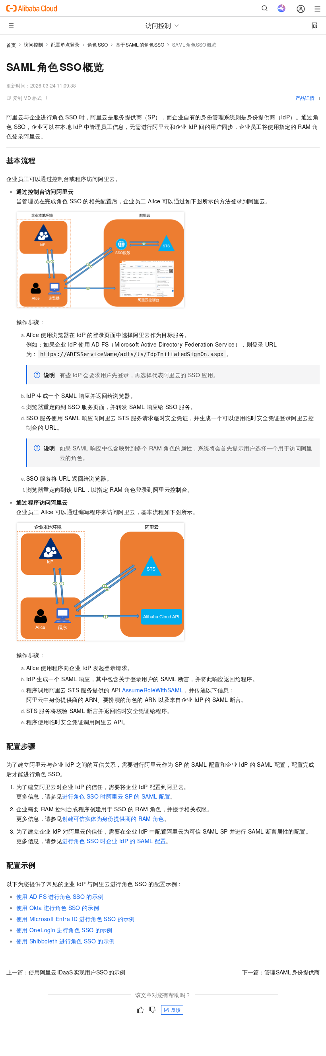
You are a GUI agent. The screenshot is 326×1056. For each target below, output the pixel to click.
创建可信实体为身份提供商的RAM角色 (113, 818)
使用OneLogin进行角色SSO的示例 (64, 930)
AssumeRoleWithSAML (152, 690)
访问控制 (33, 44)
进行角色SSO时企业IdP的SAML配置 (114, 841)
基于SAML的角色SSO (140, 44)
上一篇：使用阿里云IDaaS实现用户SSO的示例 (65, 972)
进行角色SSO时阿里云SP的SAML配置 (116, 796)
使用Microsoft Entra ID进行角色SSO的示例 (75, 919)
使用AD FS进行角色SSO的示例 (60, 896)
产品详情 (304, 97)
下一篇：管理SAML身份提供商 (281, 972)
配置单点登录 (65, 44)
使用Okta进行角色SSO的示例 (57, 908)
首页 (11, 44)
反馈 (175, 1009)
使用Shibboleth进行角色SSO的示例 (65, 941)
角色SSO (97, 44)
